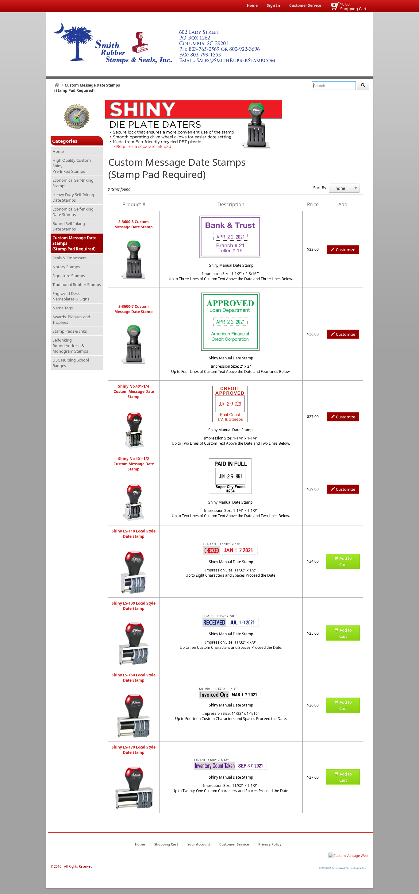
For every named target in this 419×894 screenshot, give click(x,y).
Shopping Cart (353, 8)
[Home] (56, 85)
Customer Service (305, 5)
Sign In (273, 5)
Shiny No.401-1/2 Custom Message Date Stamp (133, 464)
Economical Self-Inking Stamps (73, 182)
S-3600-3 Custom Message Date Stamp (133, 224)
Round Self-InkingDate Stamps (68, 226)
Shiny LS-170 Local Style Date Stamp (134, 750)
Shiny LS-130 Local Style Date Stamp (134, 606)
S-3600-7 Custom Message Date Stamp (133, 309)
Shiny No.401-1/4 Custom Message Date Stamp (133, 391)
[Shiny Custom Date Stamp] (133, 242)
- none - (340, 188)
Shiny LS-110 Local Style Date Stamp (134, 533)
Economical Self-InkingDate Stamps (73, 211)
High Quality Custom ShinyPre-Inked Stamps (71, 165)
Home (252, 5)
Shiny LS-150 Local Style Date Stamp (134, 677)
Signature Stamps (68, 275)
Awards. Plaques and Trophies (71, 319)
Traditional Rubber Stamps (76, 284)
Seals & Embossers (69, 258)
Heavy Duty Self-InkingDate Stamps (73, 197)
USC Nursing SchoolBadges (70, 362)
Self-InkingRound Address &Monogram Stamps (70, 345)
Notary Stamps (66, 266)
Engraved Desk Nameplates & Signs (70, 296)
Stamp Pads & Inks (69, 331)
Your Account (198, 844)
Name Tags (62, 308)
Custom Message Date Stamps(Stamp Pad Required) (74, 243)
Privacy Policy (269, 844)
